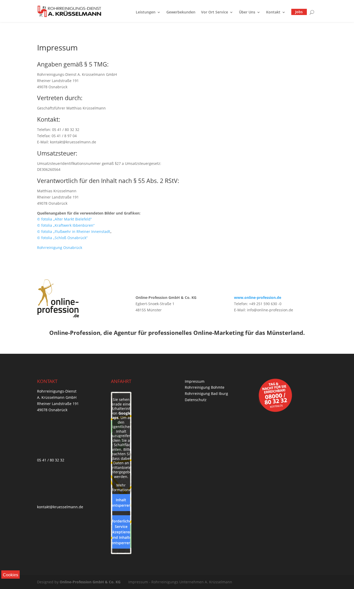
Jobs (299, 11)
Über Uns (247, 12)
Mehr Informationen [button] (121, 487)
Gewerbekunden (180, 12)
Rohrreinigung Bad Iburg (206, 393)
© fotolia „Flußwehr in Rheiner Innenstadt (73, 231)
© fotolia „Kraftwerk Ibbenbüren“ (66, 225)
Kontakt (273, 12)
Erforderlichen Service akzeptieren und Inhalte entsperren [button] (121, 532)
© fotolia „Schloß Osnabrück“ (62, 237)
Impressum (194, 381)
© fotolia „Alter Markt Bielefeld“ (64, 219)
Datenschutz (196, 399)
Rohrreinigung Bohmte (204, 387)
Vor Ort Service (214, 12)
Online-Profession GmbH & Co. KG (90, 581)
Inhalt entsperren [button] (121, 502)
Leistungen (145, 12)
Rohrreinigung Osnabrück (59, 247)
